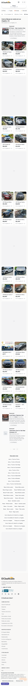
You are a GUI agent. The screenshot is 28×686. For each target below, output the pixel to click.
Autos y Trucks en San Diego (14, 464)
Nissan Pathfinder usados (19, 489)
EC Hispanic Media (6, 632)
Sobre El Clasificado (6, 604)
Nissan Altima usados (19, 487)
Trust (3, 614)
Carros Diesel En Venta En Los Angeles (14, 528)
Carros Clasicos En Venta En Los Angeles (14, 523)
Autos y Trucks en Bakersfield (14, 475)
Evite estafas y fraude (6, 616)
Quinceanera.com (5, 634)
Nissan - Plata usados (20, 509)
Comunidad (4, 655)
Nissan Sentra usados (8, 487)
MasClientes (4, 641)
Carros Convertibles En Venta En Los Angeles (14, 517)
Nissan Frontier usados (8, 492)
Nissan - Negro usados (19, 506)
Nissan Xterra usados (8, 498)
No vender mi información (7, 625)
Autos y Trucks (19, 14)
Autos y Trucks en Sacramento (14, 467)
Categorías (4, 662)
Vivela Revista (5, 648)
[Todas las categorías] (18, 2)
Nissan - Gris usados (8, 506)
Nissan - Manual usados (7, 503)
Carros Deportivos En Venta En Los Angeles (14, 515)
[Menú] (23, 2)
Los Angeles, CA (9, 14)
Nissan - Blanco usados (8, 509)
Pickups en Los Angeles (19, 520)
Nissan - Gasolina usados (20, 503)
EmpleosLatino (5, 636)
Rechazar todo (19, 680)
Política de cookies (6, 621)
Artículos (3, 659)
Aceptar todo (5, 683)
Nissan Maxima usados (20, 492)
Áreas (3, 664)
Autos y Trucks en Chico (14, 470)
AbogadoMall (4, 644)
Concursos (4, 657)
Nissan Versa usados (19, 495)
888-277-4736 (7, 587)
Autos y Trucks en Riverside (14, 462)
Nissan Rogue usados (7, 489)
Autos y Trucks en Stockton (14, 481)
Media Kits (4, 606)
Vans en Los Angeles (7, 520)
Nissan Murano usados (8, 495)
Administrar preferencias (7, 680)
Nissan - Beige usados (14, 511)
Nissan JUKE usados (19, 498)
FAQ (2, 670)
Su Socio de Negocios (6, 639)
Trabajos (3, 609)
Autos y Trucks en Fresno (14, 459)
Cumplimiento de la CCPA (7, 623)
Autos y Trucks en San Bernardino (14, 483)
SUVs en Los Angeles (7, 526)
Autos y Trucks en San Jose (14, 472)
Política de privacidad (6, 618)
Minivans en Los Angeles (19, 526)
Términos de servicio (6, 611)
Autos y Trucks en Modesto (14, 478)
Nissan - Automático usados (14, 500)
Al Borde (3, 646)
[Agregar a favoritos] (11, 56)
